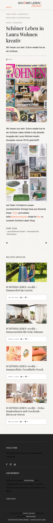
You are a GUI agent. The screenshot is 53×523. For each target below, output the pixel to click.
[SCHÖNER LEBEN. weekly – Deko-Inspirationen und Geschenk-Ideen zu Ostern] (26, 393)
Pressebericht (33, 231)
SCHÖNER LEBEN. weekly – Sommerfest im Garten (21, 288)
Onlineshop (29, 480)
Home (8, 14)
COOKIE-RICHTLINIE (38, 520)
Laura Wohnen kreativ (16, 231)
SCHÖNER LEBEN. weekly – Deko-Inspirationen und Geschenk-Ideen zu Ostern (25, 411)
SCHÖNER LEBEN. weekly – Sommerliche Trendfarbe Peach (24, 368)
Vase (15, 213)
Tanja (10, 59)
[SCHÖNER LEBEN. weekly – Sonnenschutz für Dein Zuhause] (26, 314)
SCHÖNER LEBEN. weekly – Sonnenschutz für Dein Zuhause (24, 330)
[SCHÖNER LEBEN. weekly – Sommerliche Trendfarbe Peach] (26, 353)
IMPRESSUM (31, 517)
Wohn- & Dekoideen (20, 14)
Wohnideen (12, 234)
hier (39, 216)
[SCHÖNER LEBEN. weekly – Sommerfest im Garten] (26, 272)
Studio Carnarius (29, 513)
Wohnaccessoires (18, 216)
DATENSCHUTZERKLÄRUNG (18, 520)
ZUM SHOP (11, 499)
